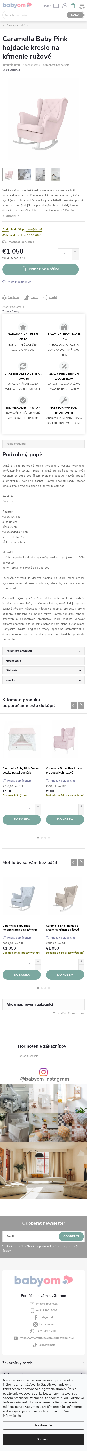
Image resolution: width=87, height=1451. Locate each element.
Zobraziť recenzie (28, 1056)
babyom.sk (47, 1317)
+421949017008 (46, 1310)
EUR (46, 6)
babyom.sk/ (46, 1324)
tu (19, 1415)
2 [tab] (42, 838)
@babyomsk (47, 1345)
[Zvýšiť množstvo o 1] (75, 251)
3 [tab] (45, 838)
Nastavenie (43, 1425)
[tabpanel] (22, 773)
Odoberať (71, 1236)
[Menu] (81, 5)
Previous (74, 705)
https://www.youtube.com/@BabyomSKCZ (47, 1338)
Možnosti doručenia (21, 242)
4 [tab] (49, 838)
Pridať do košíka (44, 269)
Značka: (13, 307)
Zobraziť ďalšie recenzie (68, 1013)
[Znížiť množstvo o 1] (75, 257)
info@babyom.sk (47, 1304)
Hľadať (75, 15)
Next (81, 705)
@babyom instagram (44, 1079)
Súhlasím (43, 1439)
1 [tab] (38, 838)
